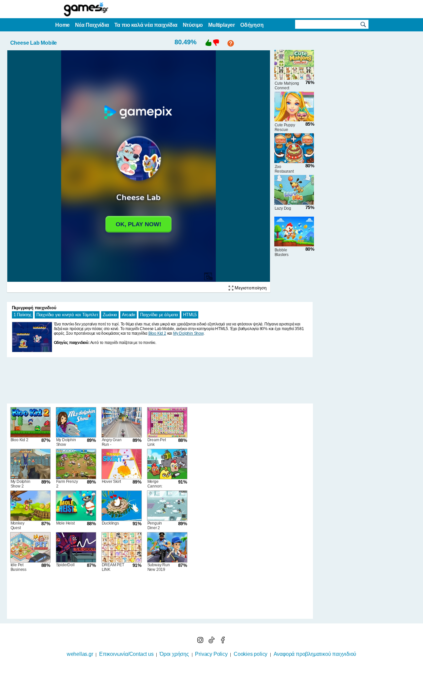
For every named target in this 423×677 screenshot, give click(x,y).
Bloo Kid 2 (157, 333)
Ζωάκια (110, 314)
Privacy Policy (211, 654)
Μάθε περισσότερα (207, 672)
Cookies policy (250, 654)
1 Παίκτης (22, 314)
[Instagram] (201, 641)
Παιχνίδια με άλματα (159, 314)
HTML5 (190, 314)
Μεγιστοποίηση (250, 287)
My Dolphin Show (188, 333)
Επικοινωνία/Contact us (126, 654)
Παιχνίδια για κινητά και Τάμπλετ (67, 314)
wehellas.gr (80, 654)
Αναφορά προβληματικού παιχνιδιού (315, 654)
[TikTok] (212, 641)
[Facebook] (223, 641)
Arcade (128, 314)
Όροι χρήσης (174, 654)
